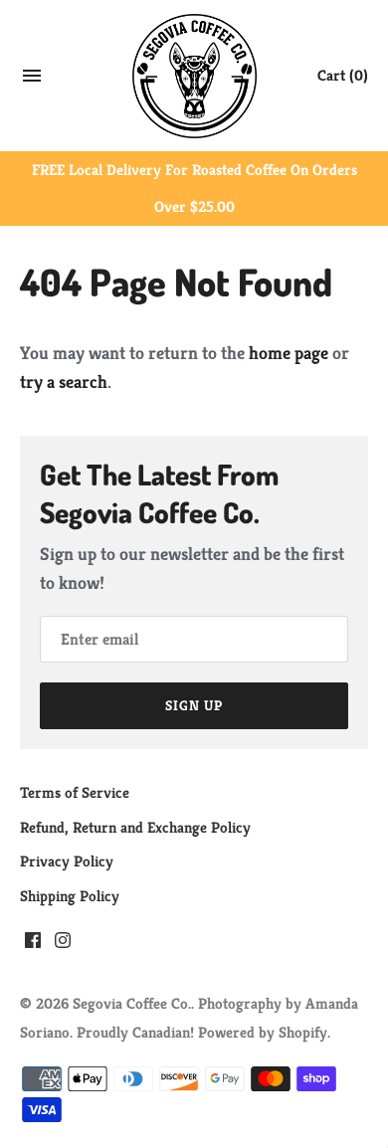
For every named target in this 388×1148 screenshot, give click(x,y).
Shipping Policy (69, 895)
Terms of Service (74, 792)
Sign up (194, 705)
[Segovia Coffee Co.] (194, 76)
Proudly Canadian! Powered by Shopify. (203, 1032)
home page (288, 352)
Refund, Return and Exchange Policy (135, 827)
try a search (63, 381)
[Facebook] (33, 945)
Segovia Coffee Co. (132, 1003)
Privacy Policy (66, 861)
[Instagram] (63, 945)
